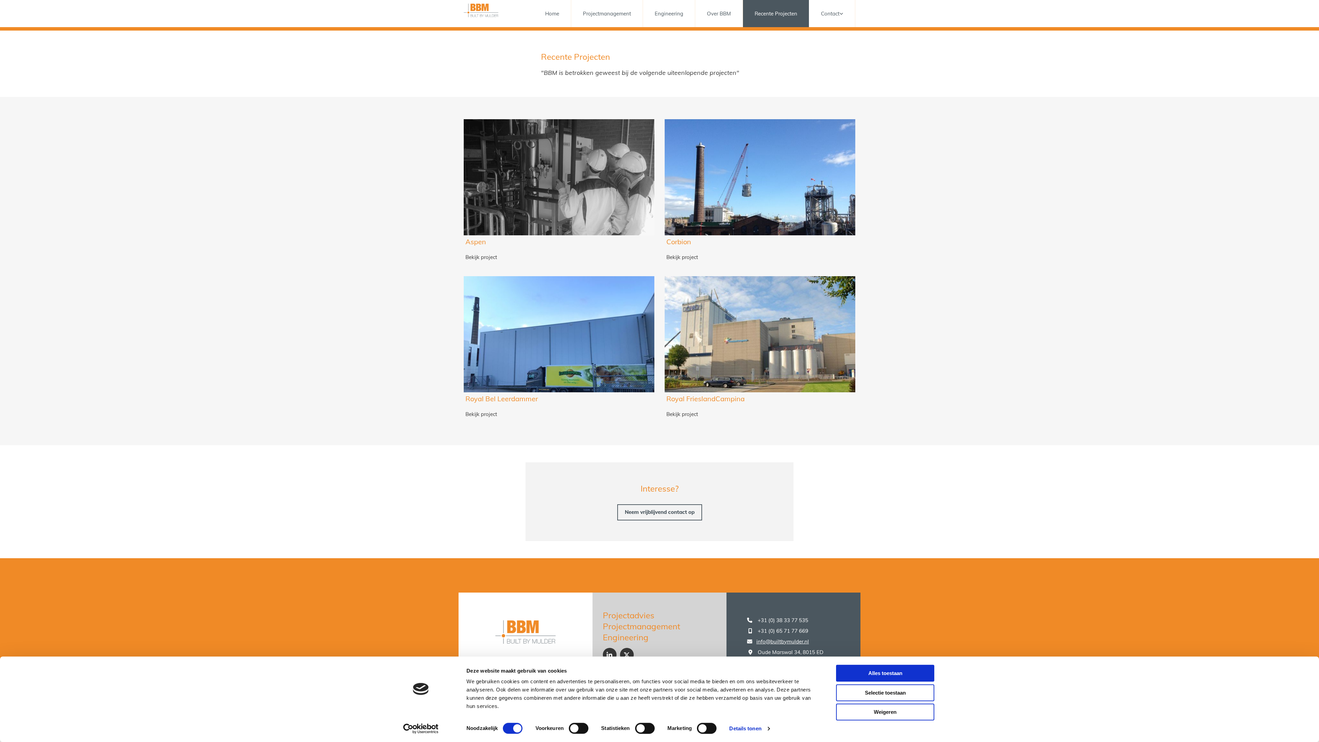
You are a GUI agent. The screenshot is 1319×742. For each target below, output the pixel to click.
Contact (830, 13)
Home (552, 13)
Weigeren (885, 712)
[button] (659, 512)
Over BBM (719, 13)
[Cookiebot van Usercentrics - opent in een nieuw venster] (421, 728)
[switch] (578, 728)
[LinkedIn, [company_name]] (610, 655)
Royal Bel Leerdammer (501, 398)
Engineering (669, 13)
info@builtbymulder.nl (782, 641)
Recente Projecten (776, 13)
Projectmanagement (607, 13)
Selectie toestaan (885, 693)
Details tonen (745, 728)
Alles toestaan (885, 673)
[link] (832, 13)
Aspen (475, 241)
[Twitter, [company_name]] (627, 655)
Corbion (678, 241)
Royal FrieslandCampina (705, 398)
